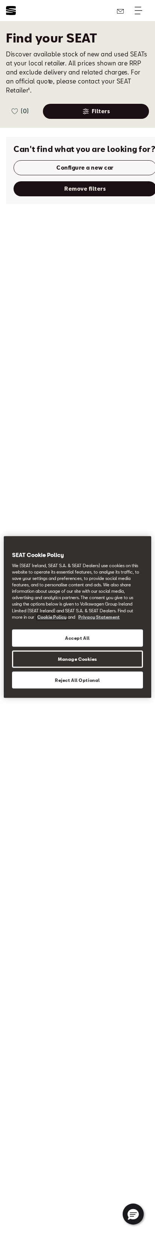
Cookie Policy (52, 616)
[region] (77, 617)
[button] (133, 1214)
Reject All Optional (77, 679)
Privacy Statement (99, 616)
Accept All (77, 637)
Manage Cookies (77, 658)
